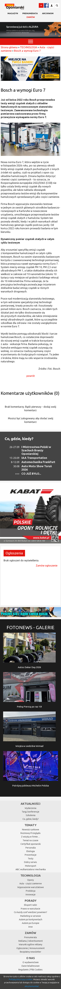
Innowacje (31, 894)
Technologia (30, 875)
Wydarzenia (30, 808)
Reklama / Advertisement (30, 941)
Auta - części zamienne (30, 883)
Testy (30, 858)
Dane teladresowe (31, 966)
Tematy (30, 825)
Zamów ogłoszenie (46, 565)
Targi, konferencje (30, 811)
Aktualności (30, 803)
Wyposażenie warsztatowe (30, 887)
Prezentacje (30, 855)
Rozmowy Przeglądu (30, 833)
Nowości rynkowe (30, 829)
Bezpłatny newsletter (30, 952)
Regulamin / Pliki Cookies (30, 969)
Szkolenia (30, 815)
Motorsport (30, 866)
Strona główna (9, 47)
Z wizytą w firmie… (30, 836)
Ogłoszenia (14, 553)
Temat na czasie (30, 840)
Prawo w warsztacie (30, 908)
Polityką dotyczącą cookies (20, 979)
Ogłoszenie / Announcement (30, 948)
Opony (30, 880)
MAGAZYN (13, 13)
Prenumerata (30, 13)
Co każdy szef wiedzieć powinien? (30, 912)
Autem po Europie (30, 923)
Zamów (30, 17)
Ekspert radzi (30, 905)
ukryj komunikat (32, 986)
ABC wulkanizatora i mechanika (30, 869)
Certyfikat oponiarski (30, 844)
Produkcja (30, 891)
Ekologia (30, 851)
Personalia (30, 847)
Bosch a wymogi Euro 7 (27, 50)
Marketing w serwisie (30, 916)
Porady (30, 900)
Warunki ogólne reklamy (30, 944)
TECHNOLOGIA (28, 47)
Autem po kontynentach (30, 919)
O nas (30, 958)
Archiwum (47, 13)
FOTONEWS (30, 627)
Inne (30, 927)
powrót (30, 375)
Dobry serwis (30, 862)
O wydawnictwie (31, 962)
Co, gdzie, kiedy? (19, 439)
